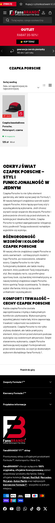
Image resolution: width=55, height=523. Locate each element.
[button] (50, 12)
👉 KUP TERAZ (27, 41)
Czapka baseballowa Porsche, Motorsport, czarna (13, 126)
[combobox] (27, 20)
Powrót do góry (27, 369)
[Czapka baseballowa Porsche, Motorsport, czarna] (13, 106)
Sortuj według (10, 82)
